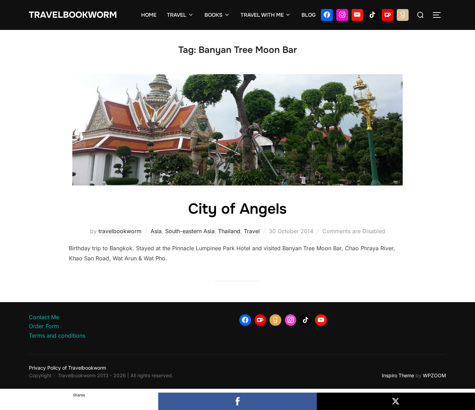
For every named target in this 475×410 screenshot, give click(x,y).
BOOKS (213, 14)
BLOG (308, 14)
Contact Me (44, 317)
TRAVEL (176, 14)
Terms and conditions (57, 335)
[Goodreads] (402, 15)
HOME (148, 14)
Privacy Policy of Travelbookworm (67, 368)
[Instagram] (342, 15)
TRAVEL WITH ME (262, 14)
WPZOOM (434, 375)
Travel (252, 231)
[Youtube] (357, 15)
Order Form (44, 326)
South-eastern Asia (190, 231)
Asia (156, 231)
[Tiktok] (372, 15)
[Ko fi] (387, 15)
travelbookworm (120, 231)
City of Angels (237, 208)
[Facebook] (327, 15)
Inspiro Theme (398, 375)
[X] (396, 401)
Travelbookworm (73, 15)
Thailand (229, 231)
